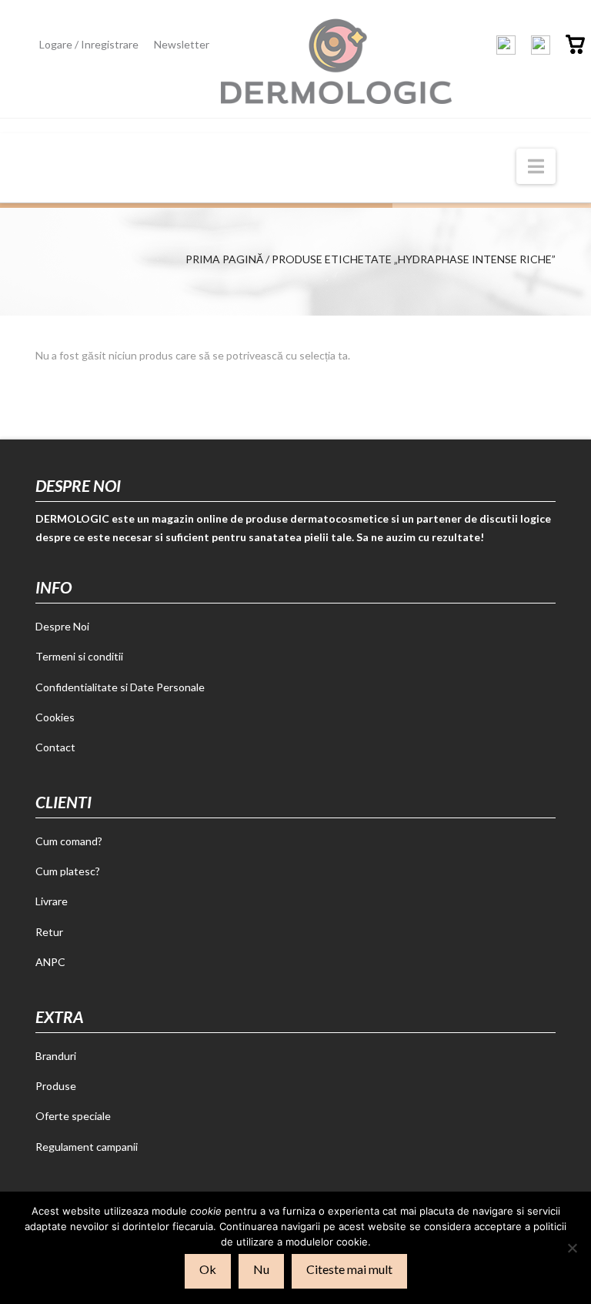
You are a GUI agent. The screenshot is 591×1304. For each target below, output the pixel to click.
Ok (207, 1269)
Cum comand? (68, 841)
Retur (49, 931)
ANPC (50, 961)
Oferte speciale (73, 1115)
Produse (55, 1085)
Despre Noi (62, 626)
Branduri (55, 1055)
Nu (261, 1269)
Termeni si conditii (79, 656)
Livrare (51, 901)
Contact (55, 747)
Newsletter (181, 44)
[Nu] (571, 1248)
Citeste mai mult (349, 1269)
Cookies (55, 717)
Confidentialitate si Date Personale (120, 687)
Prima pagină (224, 259)
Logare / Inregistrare (89, 44)
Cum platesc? (67, 871)
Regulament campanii (86, 1146)
